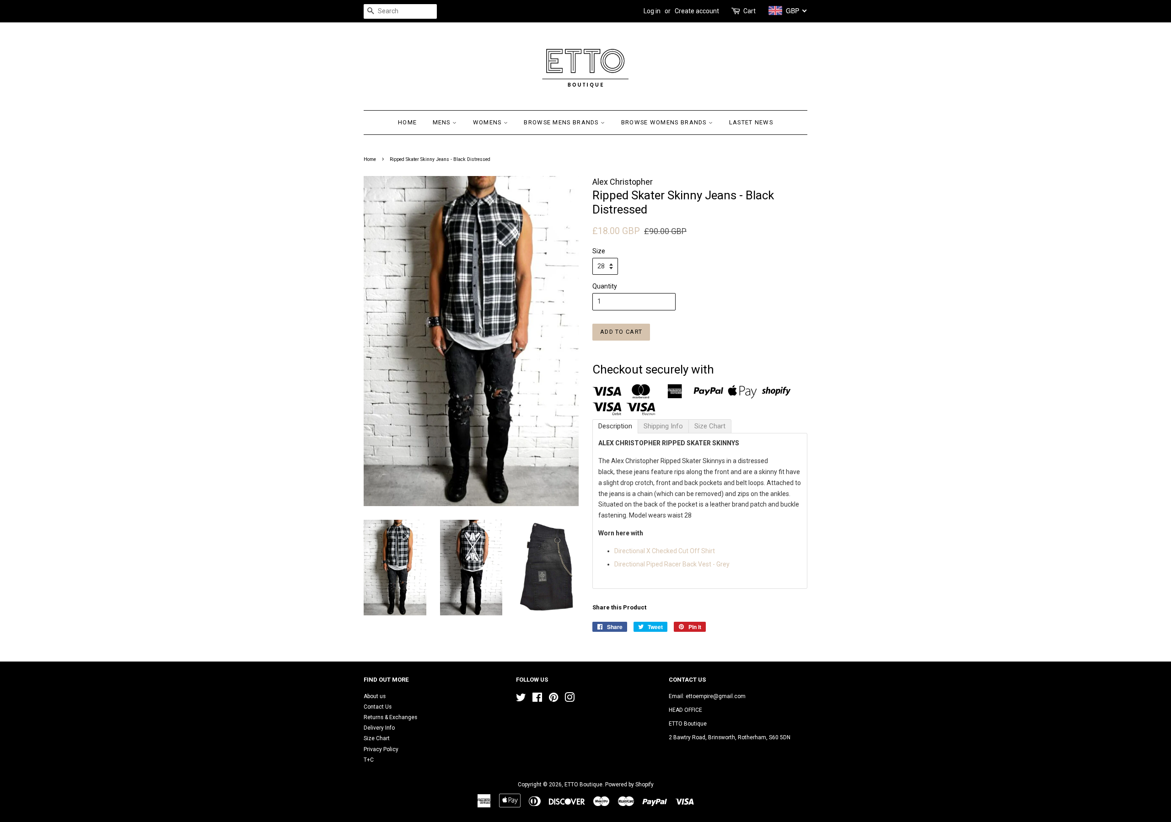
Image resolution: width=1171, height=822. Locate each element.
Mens (443, 122)
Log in (652, 11)
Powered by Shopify (629, 784)
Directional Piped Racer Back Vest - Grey (672, 564)
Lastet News (751, 122)
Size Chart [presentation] (709, 426)
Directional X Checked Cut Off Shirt (665, 551)
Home (407, 122)
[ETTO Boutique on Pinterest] (553, 699)
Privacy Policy (381, 749)
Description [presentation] (615, 426)
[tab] (615, 426)
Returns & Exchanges (390, 717)
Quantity (604, 286)
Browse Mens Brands (562, 122)
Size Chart (377, 738)
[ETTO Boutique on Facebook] (537, 699)
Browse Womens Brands (665, 122)
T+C (369, 760)
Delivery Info (379, 728)
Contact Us (378, 707)
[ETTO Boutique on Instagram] (569, 699)
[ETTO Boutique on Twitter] (521, 699)
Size (598, 251)
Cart (749, 11)
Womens (488, 122)
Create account (697, 11)
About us (375, 696)
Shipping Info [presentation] (663, 426)
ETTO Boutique (583, 784)
